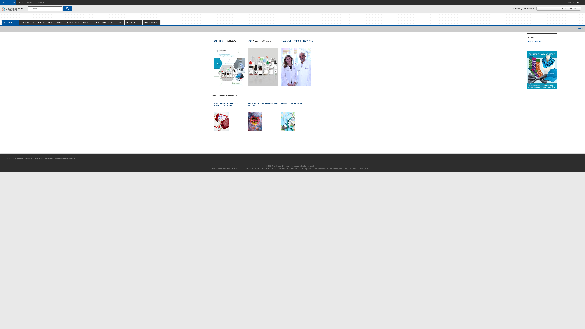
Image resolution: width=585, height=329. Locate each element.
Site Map (49, 158)
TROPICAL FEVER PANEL (292, 104)
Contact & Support (14, 158)
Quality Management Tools (109, 23)
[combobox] (45, 8)
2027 (222, 41)
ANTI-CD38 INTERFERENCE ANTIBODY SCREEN (226, 105)
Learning (131, 23)
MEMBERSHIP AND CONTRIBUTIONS (297, 41)
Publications (150, 23)
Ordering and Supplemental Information (42, 23)
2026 (216, 41)
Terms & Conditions (34, 158)
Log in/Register (534, 42)
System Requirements (65, 158)
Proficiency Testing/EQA (79, 23)
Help (581, 29)
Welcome (7, 23)
